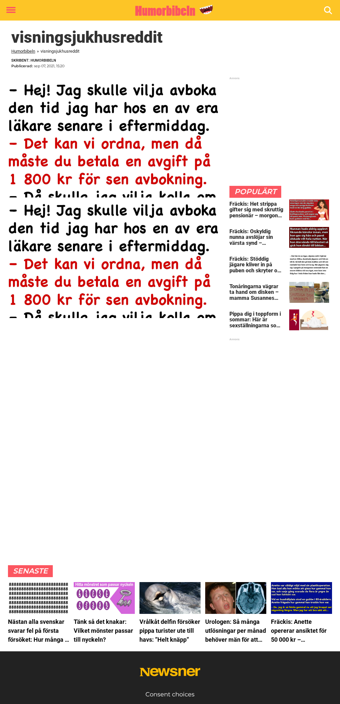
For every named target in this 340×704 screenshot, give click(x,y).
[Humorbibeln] (167, 10)
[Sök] (328, 10)
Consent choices (170, 694)
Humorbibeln (23, 51)
